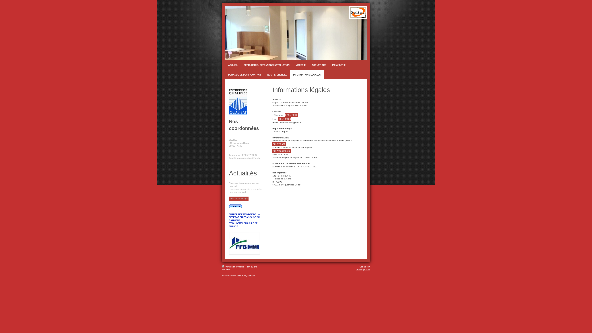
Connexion (365, 266)
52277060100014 (281, 151)
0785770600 (291, 115)
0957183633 (284, 119)
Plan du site (251, 266)
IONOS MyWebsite (245, 275)
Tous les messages (238, 198)
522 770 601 (279, 144)
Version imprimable (235, 266)
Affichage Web (363, 269)
